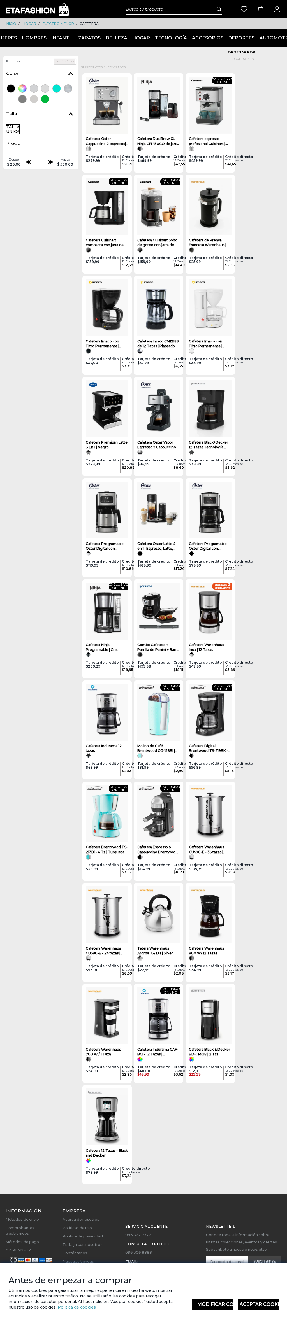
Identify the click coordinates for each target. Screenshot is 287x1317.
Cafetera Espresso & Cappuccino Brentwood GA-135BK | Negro (157, 849)
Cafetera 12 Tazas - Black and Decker (107, 1152)
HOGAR (29, 24)
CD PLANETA (19, 1250)
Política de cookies (76, 1307)
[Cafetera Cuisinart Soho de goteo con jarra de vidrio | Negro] (158, 206)
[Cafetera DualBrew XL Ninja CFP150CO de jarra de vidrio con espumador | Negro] (158, 105)
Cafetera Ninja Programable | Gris (101, 647)
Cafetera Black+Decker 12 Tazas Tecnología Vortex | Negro (208, 444)
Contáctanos (75, 1253)
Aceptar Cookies (259, 1304)
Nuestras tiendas (78, 1261)
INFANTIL (62, 38)
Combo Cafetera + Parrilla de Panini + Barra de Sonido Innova (158, 647)
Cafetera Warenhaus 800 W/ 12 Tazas (206, 950)
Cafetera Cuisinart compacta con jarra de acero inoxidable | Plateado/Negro (105, 242)
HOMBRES (34, 38)
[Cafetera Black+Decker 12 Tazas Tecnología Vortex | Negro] (210, 408)
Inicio (11, 24)
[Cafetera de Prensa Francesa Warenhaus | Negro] (210, 206)
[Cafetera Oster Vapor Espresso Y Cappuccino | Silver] (158, 408)
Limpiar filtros (65, 61)
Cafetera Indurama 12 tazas (104, 748)
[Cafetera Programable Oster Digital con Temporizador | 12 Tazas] (210, 510)
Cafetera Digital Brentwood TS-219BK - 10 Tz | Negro (208, 748)
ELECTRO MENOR (58, 24)
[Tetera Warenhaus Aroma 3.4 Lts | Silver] (158, 914)
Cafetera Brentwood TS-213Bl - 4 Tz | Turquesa (107, 849)
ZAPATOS (89, 38)
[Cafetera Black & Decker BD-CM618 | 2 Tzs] (210, 1015)
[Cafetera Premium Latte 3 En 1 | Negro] (107, 408)
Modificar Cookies (215, 1304)
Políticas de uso (77, 1227)
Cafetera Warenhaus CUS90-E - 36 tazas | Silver (206, 849)
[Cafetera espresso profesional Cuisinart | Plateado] (210, 105)
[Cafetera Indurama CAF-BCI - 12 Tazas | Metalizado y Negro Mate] (158, 1015)
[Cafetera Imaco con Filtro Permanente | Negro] (107, 307)
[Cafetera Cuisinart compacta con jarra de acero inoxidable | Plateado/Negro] (107, 206)
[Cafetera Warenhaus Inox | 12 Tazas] (210, 611)
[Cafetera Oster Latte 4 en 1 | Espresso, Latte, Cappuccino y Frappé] (158, 510)
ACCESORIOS (207, 38)
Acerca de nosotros (81, 1219)
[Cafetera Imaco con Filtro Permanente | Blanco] (210, 307)
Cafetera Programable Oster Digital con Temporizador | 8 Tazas (106, 546)
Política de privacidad (83, 1236)
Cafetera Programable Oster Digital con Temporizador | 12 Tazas (209, 546)
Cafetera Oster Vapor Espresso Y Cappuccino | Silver (157, 444)
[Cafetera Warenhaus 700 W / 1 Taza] (107, 1015)
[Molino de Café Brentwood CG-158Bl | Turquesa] (158, 712)
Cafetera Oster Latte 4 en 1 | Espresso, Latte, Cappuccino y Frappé (156, 546)
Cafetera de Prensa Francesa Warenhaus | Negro (207, 242)
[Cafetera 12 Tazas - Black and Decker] (107, 1116)
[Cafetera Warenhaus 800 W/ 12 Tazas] (210, 914)
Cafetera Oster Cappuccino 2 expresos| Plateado (106, 141)
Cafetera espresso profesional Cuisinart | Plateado (207, 141)
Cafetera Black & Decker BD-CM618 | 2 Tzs (209, 1051)
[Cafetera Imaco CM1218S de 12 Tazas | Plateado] (158, 307)
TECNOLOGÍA (171, 38)
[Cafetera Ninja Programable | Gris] (107, 611)
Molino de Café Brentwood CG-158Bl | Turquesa (156, 748)
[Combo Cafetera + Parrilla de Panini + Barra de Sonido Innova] (158, 611)
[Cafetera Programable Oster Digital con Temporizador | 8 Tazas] (107, 510)
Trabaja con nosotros (82, 1244)
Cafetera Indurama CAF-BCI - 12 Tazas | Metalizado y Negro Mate (157, 1052)
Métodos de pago (22, 1241)
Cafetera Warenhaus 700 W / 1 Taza (103, 1051)
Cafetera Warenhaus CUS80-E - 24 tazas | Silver (103, 950)
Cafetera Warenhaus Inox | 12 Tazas (206, 647)
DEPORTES (241, 38)
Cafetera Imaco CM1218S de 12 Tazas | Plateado (158, 343)
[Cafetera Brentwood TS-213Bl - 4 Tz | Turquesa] (107, 813)
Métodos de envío (22, 1219)
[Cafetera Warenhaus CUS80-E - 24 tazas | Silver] (107, 914)
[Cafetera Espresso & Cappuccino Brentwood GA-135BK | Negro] (158, 813)
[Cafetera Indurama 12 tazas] (107, 712)
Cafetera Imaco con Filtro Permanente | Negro (102, 343)
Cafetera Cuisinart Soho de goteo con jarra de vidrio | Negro (157, 242)
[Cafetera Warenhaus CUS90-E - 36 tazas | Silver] (210, 813)
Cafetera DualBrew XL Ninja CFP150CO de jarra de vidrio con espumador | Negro (158, 141)
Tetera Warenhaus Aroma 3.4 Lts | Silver (155, 950)
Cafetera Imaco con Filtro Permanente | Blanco (205, 343)
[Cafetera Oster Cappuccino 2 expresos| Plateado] (107, 105)
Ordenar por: (242, 52)
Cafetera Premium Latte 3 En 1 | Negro (107, 444)
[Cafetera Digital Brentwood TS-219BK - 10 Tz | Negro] (210, 712)
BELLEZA (116, 38)
